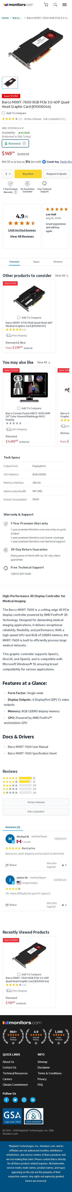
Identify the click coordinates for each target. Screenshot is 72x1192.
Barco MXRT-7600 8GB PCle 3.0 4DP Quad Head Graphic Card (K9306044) (27, 979)
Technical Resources (15, 1073)
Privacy (42, 1079)
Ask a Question (36, 811)
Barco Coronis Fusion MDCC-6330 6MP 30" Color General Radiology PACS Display (28, 416)
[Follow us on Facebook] (6, 1100)
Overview (14, 261)
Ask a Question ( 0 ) (54, 118)
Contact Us (9, 1067)
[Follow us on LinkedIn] (33, 1100)
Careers (7, 1079)
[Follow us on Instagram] (24, 1100)
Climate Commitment (15, 1084)
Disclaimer (44, 1067)
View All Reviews (22, 236)
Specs (36, 261)
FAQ (40, 1084)
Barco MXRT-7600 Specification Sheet (32, 753)
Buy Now (28, 173)
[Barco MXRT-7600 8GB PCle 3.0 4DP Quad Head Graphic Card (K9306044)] (29, 955)
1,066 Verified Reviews (22, 230)
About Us (8, 1061)
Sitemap (42, 1061)
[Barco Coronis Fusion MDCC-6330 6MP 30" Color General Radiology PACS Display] (29, 387)
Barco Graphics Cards (18, 17)
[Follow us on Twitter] (15, 1100)
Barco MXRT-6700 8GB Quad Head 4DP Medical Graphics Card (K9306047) (29, 324)
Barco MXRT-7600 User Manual (28, 746)
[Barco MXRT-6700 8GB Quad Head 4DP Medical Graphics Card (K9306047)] (29, 299)
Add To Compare (16, 113)
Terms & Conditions (50, 1073)
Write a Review (32, 118)
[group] (64, 4)
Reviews (58, 261)
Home (5, 17)
